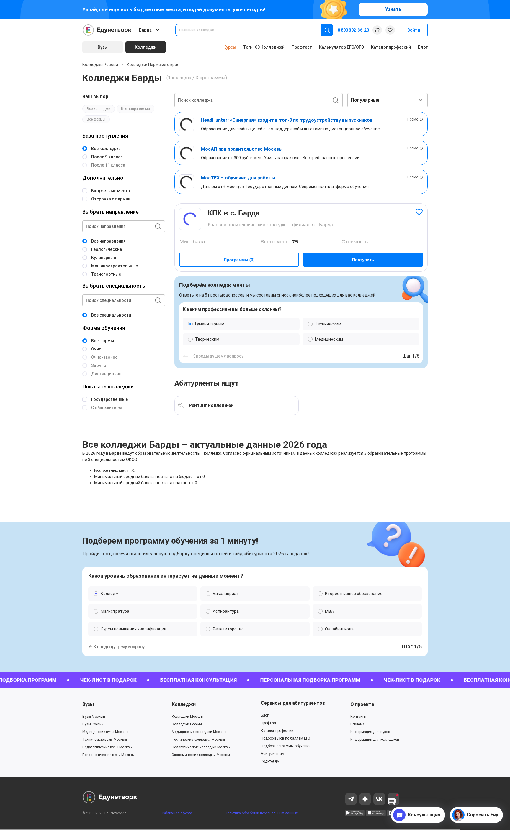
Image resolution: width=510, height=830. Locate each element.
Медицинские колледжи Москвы (199, 732)
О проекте (362, 704)
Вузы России (93, 724)
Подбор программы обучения (285, 746)
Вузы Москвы (93, 716)
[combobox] (252, 30)
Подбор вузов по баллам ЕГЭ (285, 738)
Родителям (270, 761)
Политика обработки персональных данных (261, 813)
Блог (423, 47)
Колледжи (184, 704)
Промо (412, 119)
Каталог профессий (391, 47)
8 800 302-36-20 (353, 30)
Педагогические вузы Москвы (107, 747)
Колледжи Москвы (187, 716)
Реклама (357, 724)
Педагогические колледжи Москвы (201, 747)
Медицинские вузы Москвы (105, 732)
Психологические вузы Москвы (108, 755)
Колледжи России (100, 64)
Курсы (229, 47)
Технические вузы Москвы (104, 739)
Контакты (358, 716)
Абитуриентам (273, 754)
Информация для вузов (370, 732)
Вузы (88, 704)
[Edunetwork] (107, 30)
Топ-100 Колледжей (264, 47)
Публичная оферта (176, 813)
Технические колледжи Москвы (198, 739)
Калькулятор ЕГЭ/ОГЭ (341, 47)
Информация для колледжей (374, 739)
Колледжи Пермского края (153, 64)
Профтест (302, 47)
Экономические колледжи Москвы (201, 755)
